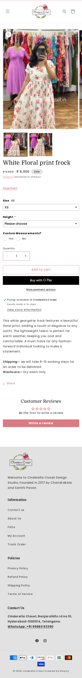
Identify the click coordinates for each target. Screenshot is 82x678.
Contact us (16, 510)
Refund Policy (18, 577)
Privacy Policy (18, 568)
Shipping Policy (19, 585)
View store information (24, 310)
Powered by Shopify (57, 670)
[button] (7, 11)
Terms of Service (20, 594)
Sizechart (10, 188)
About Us (14, 518)
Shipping (8, 176)
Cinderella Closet (33, 670)
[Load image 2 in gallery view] (41, 144)
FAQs (11, 527)
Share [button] (11, 383)
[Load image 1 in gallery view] (15, 144)
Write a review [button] (41, 423)
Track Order (17, 544)
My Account (16, 536)
